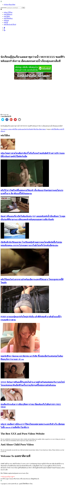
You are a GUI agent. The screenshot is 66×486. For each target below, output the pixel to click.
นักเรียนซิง (30, 129)
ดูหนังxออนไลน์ (22, 129)
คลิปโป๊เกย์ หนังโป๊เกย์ (10, 24)
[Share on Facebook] (6, 120)
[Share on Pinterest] (15, 120)
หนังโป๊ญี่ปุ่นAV (8, 14)
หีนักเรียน (36, 129)
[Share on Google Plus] (11, 120)
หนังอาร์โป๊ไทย (8, 12)
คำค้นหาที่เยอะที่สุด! (9, 4)
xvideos (10, 129)
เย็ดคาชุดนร (42, 129)
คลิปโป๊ (6, 22)
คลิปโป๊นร (15, 129)
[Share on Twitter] (2, 120)
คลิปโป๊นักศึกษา (8, 18)
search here (3, 7)
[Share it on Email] (19, 120)
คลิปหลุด (6, 20)
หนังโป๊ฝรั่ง (7, 16)
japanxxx (5, 129)
